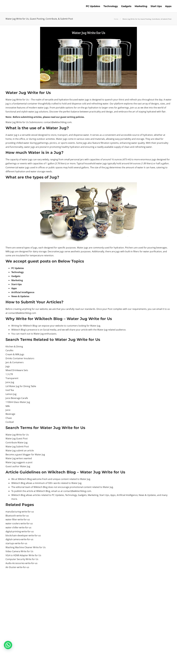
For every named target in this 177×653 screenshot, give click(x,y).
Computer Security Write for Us (22, 559)
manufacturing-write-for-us (20, 511)
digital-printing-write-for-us (20, 531)
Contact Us (165, 647)
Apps (168, 6)
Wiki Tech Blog (134, 647)
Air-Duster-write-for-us (17, 567)
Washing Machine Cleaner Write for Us (26, 547)
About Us (117, 647)
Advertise (150, 647)
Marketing (141, 6)
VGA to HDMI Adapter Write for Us (23, 555)
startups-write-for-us (16, 543)
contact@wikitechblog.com (58, 122)
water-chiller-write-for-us (18, 527)
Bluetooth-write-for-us (17, 515)
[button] (8, 645)
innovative (11, 107)
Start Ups (156, 6)
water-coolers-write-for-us (19, 523)
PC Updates (93, 6)
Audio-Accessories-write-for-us (21, 563)
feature (96, 142)
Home (116, 19)
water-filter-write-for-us (18, 519)
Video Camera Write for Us (19, 551)
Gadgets (126, 6)
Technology (110, 6)
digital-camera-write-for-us (19, 539)
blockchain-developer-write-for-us (23, 535)
